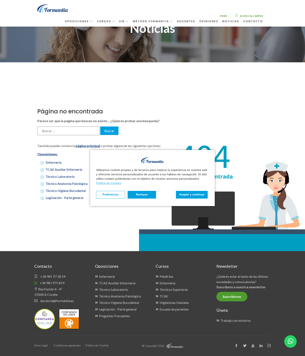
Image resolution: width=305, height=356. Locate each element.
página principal (88, 146)
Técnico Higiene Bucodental (66, 191)
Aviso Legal (41, 345)
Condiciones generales (67, 345)
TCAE (164, 296)
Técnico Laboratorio (60, 176)
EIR (122, 21)
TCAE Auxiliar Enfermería (64, 169)
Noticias (230, 21)
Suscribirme (232, 296)
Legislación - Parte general (64, 198)
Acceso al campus (251, 16)
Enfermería (53, 162)
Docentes (186, 21)
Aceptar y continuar (191, 194)
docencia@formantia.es (57, 301)
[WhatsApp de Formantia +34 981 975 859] (290, 341)
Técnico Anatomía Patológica (67, 183)
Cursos (104, 21)
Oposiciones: (47, 154)
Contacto (253, 21)
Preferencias (110, 194)
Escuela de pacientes (174, 309)
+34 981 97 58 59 (52, 276)
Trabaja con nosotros (235, 320)
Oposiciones (77, 21)
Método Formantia (151, 21)
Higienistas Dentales (174, 302)
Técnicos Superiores (174, 289)
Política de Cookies (108, 183)
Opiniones (208, 21)
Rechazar (142, 194)
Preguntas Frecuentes (114, 316)
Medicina (166, 276)
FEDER (223, 16)
